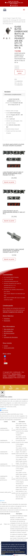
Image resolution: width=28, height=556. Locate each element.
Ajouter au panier (20, 72)
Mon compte (14, 3)
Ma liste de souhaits (9, 333)
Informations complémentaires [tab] (12, 94)
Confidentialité (12, 375)
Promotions (7, 318)
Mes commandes (8, 331)
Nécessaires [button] (3, 408)
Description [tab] (7, 91)
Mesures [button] (2, 500)
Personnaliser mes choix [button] (8, 552)
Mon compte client (9, 329)
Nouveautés (7, 320)
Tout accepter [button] (18, 552)
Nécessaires (5, 410)
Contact (6, 346)
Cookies (5, 375)
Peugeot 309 (14, 18)
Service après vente (9, 348)
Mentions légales (16, 374)
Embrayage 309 (14, 20)
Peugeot (9, 18)
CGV (5, 335)
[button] (11, 28)
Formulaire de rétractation (11, 337)
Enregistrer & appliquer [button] (6, 555)
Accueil (4, 18)
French (16, 555)
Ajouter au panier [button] (9, 182)
